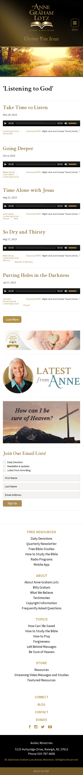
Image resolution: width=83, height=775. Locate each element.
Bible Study (8, 255)
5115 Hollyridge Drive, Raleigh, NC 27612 (41, 749)
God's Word (8, 174)
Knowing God (9, 301)
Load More (12, 319)
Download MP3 (33, 131)
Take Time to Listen (25, 108)
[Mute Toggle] (66, 123)
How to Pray (41, 636)
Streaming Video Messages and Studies (41, 675)
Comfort (7, 298)
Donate (41, 720)
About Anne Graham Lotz (42, 582)
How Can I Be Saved (41, 626)
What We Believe (41, 592)
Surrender (8, 133)
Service (6, 260)
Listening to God (11, 131)
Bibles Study (9, 172)
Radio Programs (42, 559)
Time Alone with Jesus (28, 190)
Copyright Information (41, 603)
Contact (41, 712)
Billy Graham (41, 587)
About (41, 576)
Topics (41, 619)
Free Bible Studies (41, 549)
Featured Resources (41, 680)
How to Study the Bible (41, 554)
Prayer (6, 218)
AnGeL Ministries (41, 743)
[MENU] (75, 23)
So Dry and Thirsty (24, 232)
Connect (41, 697)
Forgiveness (41, 641)
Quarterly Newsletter (41, 544)
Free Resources (41, 532)
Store (41, 663)
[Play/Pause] (5, 123)
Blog (41, 704)
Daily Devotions (41, 538)
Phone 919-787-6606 (41, 754)
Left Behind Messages (41, 647)
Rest (16, 218)
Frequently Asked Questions (41, 608)
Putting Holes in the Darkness (36, 275)
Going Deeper (18, 149)
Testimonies (41, 598)
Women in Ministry (24, 261)
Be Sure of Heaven (41, 652)
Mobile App (41, 564)
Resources (41, 670)
